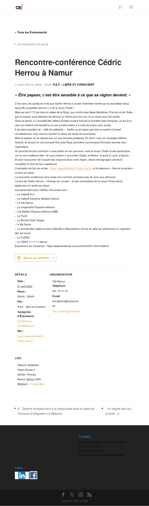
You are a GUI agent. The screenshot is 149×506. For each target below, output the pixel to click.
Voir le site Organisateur (66, 311)
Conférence (24, 321)
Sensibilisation (25, 326)
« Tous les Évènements (31, 32)
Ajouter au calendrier (36, 258)
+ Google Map (36, 384)
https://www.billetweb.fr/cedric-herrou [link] (71, 168)
